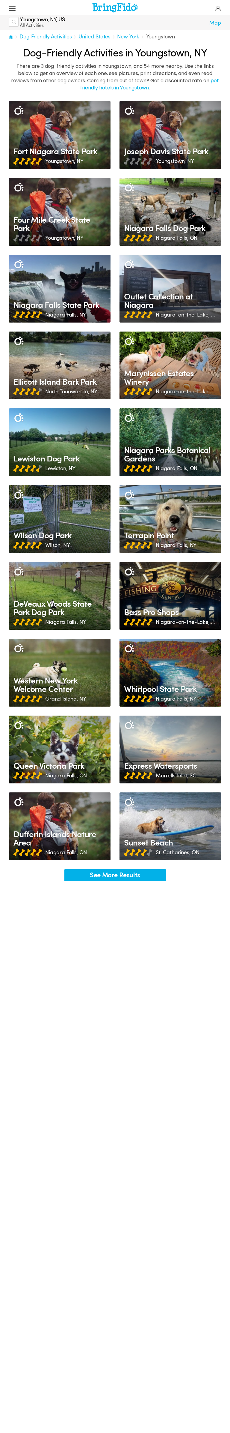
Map (215, 23)
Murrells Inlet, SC (176, 775)
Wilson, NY (57, 545)
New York (128, 36)
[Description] (18, 111)
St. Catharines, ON (177, 852)
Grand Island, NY (65, 698)
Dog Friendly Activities (45, 36)
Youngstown (160, 36)
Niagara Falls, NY (65, 314)
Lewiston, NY (60, 468)
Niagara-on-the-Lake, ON (186, 314)
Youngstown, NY (64, 161)
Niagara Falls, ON (176, 238)
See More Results (115, 875)
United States (94, 36)
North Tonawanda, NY (71, 391)
